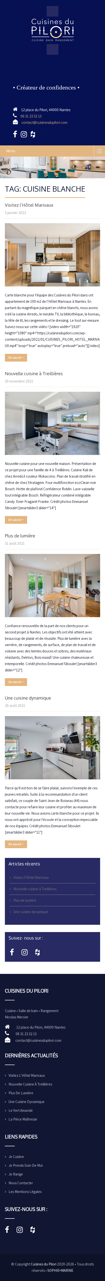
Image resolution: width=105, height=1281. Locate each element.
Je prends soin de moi (26, 1165)
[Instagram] (24, 953)
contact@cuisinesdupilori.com (44, 122)
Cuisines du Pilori (43, 1264)
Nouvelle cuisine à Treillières (34, 373)
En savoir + (16, 357)
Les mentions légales (25, 1191)
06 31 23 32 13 (31, 116)
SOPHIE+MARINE (60, 1270)
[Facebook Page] (12, 953)
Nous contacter (21, 1183)
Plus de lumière (20, 535)
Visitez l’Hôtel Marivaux (29, 205)
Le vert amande (21, 1110)
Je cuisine (16, 1156)
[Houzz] (37, 953)
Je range (16, 1174)
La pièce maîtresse (23, 1119)
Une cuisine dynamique (28, 698)
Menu (10, 150)
